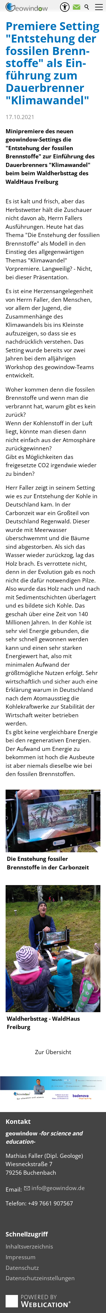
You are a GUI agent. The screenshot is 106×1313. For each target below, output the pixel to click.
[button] (76, 7)
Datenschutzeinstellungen (40, 1278)
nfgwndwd (57, 1188)
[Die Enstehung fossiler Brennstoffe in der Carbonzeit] (53, 821)
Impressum (21, 1257)
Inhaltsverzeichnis (29, 1246)
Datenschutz (22, 1268)
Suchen (87, 7)
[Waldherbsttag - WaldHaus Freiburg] (53, 948)
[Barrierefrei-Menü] (64, 7)
